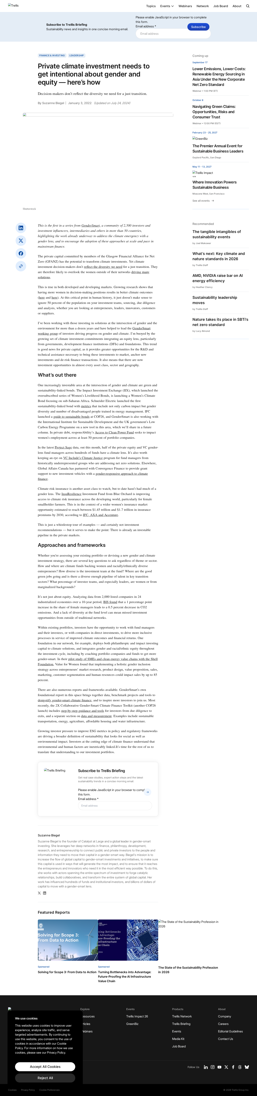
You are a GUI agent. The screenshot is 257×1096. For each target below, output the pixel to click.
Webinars (185, 6)
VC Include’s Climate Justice (83, 457)
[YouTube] (219, 1067)
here (42, 297)
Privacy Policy (28, 1089)
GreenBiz (132, 1024)
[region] (45, 1049)
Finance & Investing (52, 55)
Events (165, 6)
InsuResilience (71, 493)
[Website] (21, 266)
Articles (85, 1024)
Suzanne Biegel (53, 103)
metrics (86, 406)
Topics (151, 6)
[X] (21, 240)
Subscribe (198, 27)
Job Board (220, 6)
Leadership (76, 55)
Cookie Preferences (49, 1089)
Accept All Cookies (45, 1067)
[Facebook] (21, 253)
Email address (146, 26)
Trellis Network (182, 1016)
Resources (87, 1016)
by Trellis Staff (200, 265)
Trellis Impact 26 (137, 1016)
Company (224, 1016)
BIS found (110, 601)
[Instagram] (212, 1067)
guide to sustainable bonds (71, 416)
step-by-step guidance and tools (82, 710)
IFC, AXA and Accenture (100, 514)
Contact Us (225, 1039)
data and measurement (96, 716)
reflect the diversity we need (103, 266)
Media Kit (178, 1039)
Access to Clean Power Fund (114, 432)
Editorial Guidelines (230, 1031)
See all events (201, 200)
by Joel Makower (201, 243)
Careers (223, 1024)
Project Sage (63, 447)
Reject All (45, 1078)
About (237, 6)
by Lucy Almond (201, 331)
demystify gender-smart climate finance (64, 700)
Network (203, 6)
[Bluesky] (247, 1067)
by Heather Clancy (202, 287)
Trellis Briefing (181, 1024)
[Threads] (240, 1067)
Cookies (12, 1089)
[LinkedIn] (21, 228)
